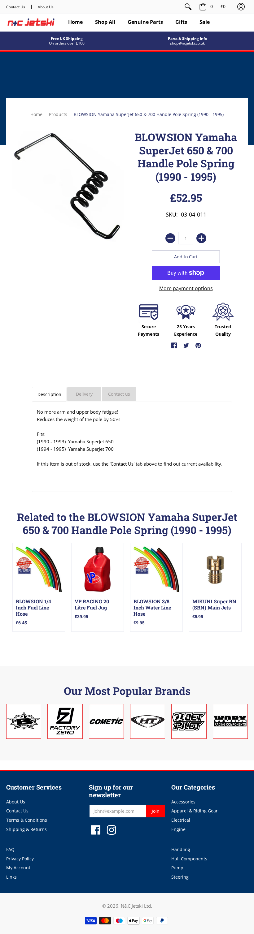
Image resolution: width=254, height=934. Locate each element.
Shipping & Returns (26, 829)
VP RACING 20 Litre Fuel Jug (92, 604)
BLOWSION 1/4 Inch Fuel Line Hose (33, 607)
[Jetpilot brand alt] (188, 721)
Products (58, 114)
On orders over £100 (67, 43)
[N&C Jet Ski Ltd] (31, 22)
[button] (241, 7)
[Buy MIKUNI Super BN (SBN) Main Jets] (215, 569)
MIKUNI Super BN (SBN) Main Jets (214, 604)
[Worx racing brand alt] (230, 721)
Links (11, 877)
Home (36, 114)
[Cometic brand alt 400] (106, 721)
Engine (178, 829)
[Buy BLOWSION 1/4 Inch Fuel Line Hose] (39, 569)
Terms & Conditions (26, 820)
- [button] (218, 6)
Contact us (119, 394)
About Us (46, 7)
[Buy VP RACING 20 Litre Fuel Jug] (97, 569)
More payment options (186, 288)
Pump (177, 868)
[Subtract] (170, 238)
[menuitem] (188, 7)
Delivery (84, 394)
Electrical (180, 820)
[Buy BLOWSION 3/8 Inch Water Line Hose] (156, 569)
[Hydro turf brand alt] (147, 721)
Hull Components (189, 859)
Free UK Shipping (67, 38)
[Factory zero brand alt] (64, 721)
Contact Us (15, 7)
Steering (180, 877)
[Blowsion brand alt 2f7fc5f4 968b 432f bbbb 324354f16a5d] (23, 721)
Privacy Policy (20, 859)
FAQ (10, 849)
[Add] (201, 238)
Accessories (183, 802)
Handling (180, 849)
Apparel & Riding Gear (194, 811)
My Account (18, 868)
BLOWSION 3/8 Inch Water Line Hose (152, 607)
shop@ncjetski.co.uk (187, 43)
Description (49, 394)
